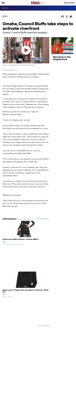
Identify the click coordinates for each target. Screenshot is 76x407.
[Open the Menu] (3, 3)
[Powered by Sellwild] (46, 325)
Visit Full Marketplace (43, 218)
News (5, 16)
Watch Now (69, 3)
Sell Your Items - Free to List (25, 219)
